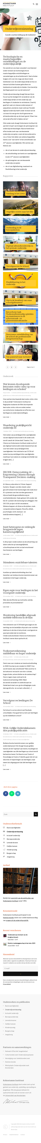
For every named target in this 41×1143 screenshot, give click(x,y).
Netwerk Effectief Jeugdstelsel (16, 1051)
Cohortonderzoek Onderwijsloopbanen (19, 1055)
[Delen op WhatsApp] (11, 793)
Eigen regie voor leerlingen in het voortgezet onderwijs (20, 591)
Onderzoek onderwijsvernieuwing (21, 395)
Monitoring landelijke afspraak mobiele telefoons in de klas (19, 616)
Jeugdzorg (11, 857)
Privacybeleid (7, 984)
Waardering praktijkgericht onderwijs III (17, 426)
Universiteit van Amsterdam (15, 1095)
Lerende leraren (12, 842)
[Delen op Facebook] (5, 793)
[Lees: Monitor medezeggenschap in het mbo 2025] (5, 944)
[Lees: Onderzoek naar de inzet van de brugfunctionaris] (5, 936)
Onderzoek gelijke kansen (23, 535)
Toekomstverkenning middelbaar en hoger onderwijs (19, 652)
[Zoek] (32, 4)
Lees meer (6, 417)
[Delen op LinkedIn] (17, 793)
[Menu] (37, 4)
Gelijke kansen (12, 846)
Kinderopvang (12, 850)
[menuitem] (32, 4)
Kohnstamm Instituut (10, 1084)
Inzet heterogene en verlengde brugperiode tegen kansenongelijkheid (19, 529)
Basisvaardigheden (13, 828)
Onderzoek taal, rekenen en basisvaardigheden (16, 739)
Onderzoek (18, 657)
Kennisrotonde (8, 917)
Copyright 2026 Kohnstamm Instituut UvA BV (23, 1124)
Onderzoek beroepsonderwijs (21, 392)
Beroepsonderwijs (13, 839)
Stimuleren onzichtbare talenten (20, 562)
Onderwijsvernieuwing (19, 28)
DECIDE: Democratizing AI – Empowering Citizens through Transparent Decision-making (19, 475)
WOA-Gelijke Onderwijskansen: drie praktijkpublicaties (19, 729)
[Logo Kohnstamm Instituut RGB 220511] (17, 4)
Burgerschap (11, 853)
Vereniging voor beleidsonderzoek (17, 1058)
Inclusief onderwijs (13, 835)
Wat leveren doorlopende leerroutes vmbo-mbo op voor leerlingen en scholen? (19, 387)
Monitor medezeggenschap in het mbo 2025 (21, 943)
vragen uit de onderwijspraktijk (17, 920)
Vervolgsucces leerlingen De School (18, 701)
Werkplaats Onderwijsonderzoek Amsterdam (17, 1066)
